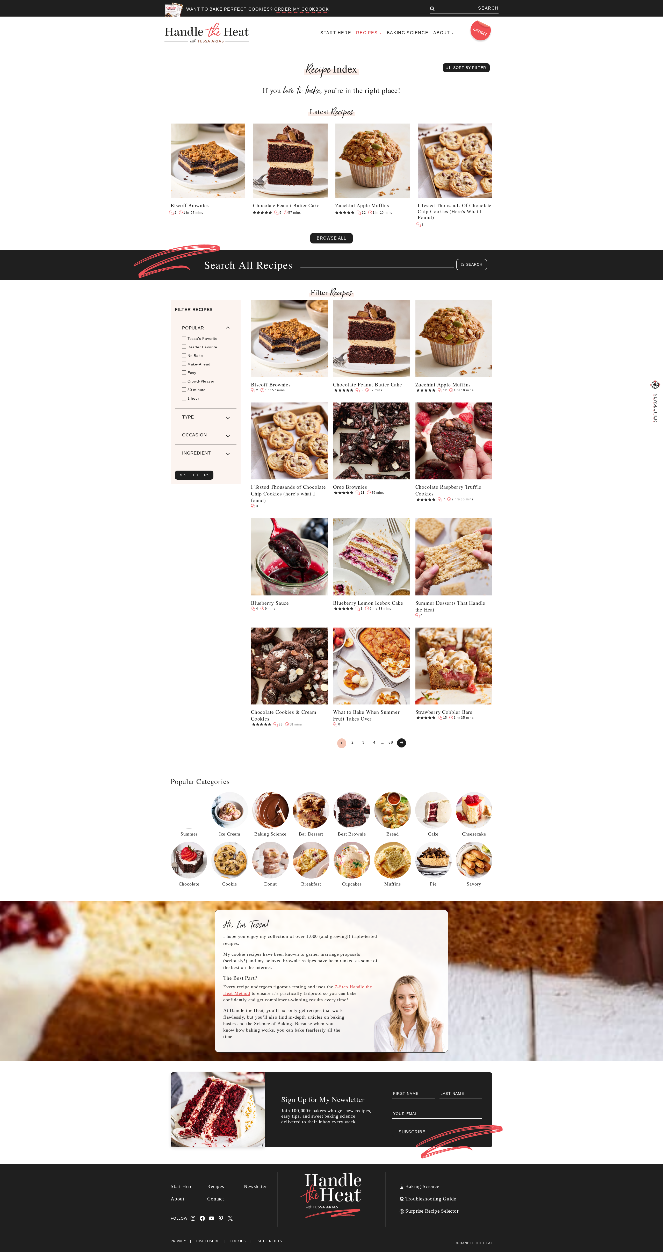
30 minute (197, 390)
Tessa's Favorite (203, 338)
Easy (192, 373)
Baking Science (407, 33)
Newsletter (255, 1186)
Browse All (331, 238)
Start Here (335, 33)
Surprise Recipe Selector (431, 1211)
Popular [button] (193, 328)
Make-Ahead (199, 364)
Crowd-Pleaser (201, 381)
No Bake (195, 356)
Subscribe (412, 1132)
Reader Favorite (202, 347)
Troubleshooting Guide (430, 1198)
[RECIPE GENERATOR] (655, 385)
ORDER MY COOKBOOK (301, 9)
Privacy (178, 1241)
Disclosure (208, 1241)
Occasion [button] (194, 435)
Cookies (238, 1241)
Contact (215, 1198)
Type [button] (188, 417)
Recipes (215, 1186)
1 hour (193, 398)
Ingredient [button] (196, 453)
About (177, 1198)
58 (390, 742)
